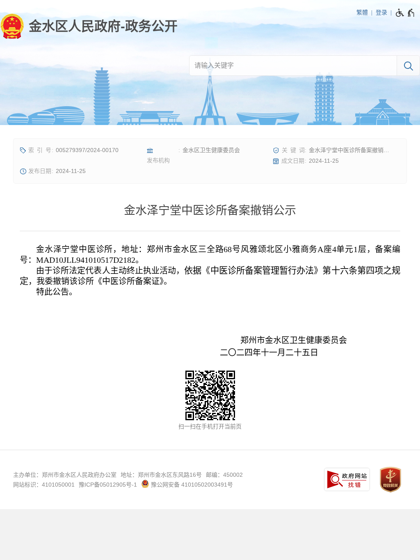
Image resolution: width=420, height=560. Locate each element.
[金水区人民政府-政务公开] (89, 26)
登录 (381, 12)
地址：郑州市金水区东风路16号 (161, 474)
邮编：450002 (224, 474)
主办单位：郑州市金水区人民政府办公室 (64, 474)
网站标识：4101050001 (44, 484)
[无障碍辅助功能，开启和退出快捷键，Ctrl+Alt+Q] (405, 13)
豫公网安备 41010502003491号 (191, 484)
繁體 (362, 12)
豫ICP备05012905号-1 (108, 484)
